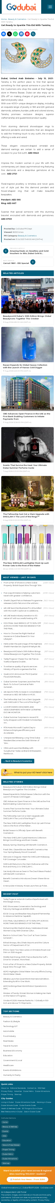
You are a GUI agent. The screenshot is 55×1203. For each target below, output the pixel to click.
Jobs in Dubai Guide (32, 1111)
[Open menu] (50, 6)
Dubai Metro (28, 1091)
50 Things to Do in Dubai (32, 1108)
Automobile (8, 1031)
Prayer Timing (7, 1094)
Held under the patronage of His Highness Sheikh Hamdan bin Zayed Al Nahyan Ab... (23, 645)
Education (8, 1055)
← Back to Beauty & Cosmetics (17, 761)
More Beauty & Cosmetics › (38, 273)
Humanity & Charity (11, 1075)
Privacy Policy (7, 1091)
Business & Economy (12, 1051)
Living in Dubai (7, 1102)
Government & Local (12, 1060)
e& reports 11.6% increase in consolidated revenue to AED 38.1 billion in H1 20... (22, 693)
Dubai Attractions (42, 1091)
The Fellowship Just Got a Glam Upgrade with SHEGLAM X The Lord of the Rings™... (23, 700)
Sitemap (18, 1094)
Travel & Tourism (10, 1046)
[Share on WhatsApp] (15, 34)
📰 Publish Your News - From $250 (27, 1179)
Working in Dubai (44, 1102)
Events (5, 1131)
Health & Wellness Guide (10, 1108)
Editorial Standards (18, 1088)
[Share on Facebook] (3, 34)
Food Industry (9, 1036)
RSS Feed (41, 1088)
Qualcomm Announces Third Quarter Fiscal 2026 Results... (21, 675)
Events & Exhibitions (12, 1070)
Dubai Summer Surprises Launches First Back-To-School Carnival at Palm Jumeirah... (22, 684)
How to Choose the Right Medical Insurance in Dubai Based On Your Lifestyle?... (19, 636)
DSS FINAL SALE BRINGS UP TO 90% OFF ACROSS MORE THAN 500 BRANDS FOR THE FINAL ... (22, 626)
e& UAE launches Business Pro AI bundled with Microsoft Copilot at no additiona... (22, 609)
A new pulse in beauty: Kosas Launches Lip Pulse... (25, 886)
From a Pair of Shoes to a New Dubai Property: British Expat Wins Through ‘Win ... (22, 585)
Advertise (18, 1091)
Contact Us (31, 1088)
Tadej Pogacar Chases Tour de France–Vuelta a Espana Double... (21, 660)
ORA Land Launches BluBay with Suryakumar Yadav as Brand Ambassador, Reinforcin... (23, 751)
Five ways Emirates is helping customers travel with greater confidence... (22, 594)
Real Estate (8, 1041)
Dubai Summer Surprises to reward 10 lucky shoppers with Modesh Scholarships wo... (23, 720)
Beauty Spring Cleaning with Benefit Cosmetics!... (25, 845)
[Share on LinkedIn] (21, 34)
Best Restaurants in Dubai (11, 1111)
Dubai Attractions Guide (25, 1102)
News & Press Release (11, 1145)
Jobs (4, 1136)
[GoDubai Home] (21, 7)
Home (4, 19)
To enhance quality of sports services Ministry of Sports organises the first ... (21, 667)
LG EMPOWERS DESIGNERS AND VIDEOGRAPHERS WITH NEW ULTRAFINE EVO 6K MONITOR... (22, 709)
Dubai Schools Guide (9, 1105)
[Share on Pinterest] (27, 34)
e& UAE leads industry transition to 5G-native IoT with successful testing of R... (21, 616)
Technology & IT (10, 1026)
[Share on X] (9, 34)
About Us (5, 1088)
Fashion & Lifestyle (11, 1021)
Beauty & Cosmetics (17, 19)
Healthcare (8, 1065)
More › (48, 782)
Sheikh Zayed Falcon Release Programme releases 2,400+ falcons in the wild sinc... (23, 601)
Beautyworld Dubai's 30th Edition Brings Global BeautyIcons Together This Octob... (23, 652)
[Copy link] (33, 34)
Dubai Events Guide (27, 1105)
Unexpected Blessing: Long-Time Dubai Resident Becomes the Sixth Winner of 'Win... (22, 740)
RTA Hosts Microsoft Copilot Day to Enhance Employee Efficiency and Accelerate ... (19, 730)
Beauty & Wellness (10, 1127)
